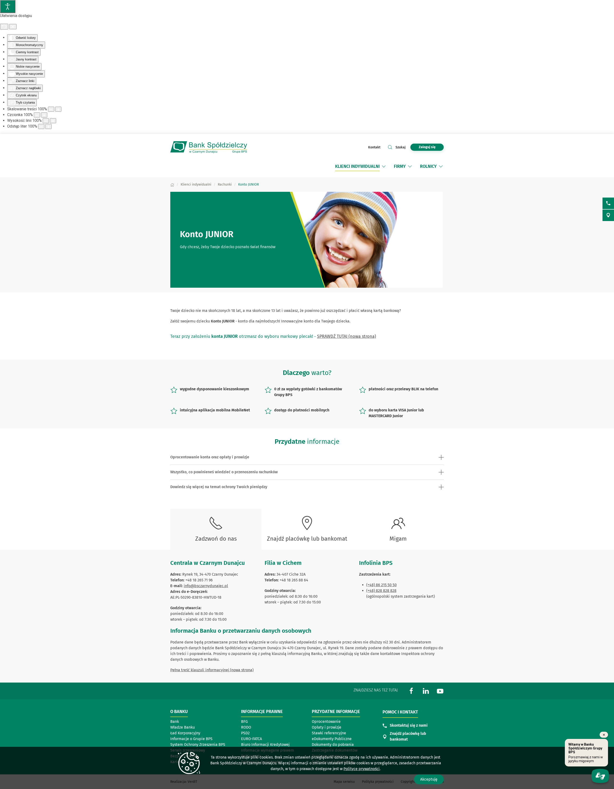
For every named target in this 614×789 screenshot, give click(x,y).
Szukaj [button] (401, 147)
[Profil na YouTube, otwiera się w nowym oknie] (440, 691)
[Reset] (4, 26)
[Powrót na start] (208, 147)
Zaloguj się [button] (427, 147)
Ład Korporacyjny (185, 733)
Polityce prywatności (361, 768)
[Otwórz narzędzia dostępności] (7, 6)
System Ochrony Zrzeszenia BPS (197, 744)
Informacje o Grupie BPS (192, 739)
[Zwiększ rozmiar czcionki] (44, 114)
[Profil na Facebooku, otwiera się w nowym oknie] (411, 691)
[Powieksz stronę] (58, 109)
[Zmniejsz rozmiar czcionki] (37, 114)
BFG (244, 721)
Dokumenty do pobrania (333, 744)
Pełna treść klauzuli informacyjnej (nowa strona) (212, 670)
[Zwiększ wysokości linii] (53, 120)
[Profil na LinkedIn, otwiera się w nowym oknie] (425, 691)
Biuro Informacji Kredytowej (265, 744)
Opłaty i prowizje (326, 727)
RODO (246, 727)
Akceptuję (428, 779)
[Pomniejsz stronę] (51, 109)
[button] (384, 166)
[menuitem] (357, 166)
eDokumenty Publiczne (332, 738)
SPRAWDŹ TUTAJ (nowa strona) (346, 336)
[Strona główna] (172, 184)
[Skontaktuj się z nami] (608, 203)
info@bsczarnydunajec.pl (206, 586)
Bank (174, 721)
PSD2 (245, 733)
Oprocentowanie (334, 722)
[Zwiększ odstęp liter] (48, 126)
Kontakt (374, 147)
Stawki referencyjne (329, 733)
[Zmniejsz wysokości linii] (46, 120)
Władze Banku (182, 727)
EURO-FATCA (251, 738)
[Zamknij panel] (13, 26)
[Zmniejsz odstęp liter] (41, 126)
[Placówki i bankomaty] (608, 215)
